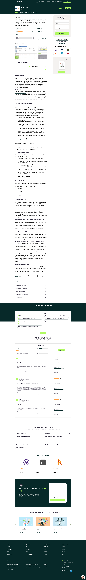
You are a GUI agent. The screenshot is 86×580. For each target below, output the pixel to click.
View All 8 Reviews (42, 421)
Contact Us (45, 564)
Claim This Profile (62, 43)
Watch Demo (61, 8)
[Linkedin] (64, 570)
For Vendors (48, 1)
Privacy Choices (46, 567)
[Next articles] (70, 525)
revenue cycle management (20, 93)
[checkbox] (55, 30)
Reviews (32, 12)
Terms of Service (61, 497)
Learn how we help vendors (61, 41)
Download (61, 71)
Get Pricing (68, 8)
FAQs (36, 12)
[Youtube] (67, 570)
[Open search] (37, 2)
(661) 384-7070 (18, 276)
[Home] (19, 1)
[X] (66, 570)
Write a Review (59, 1)
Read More (21, 472)
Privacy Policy (58, 30)
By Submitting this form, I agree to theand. (58, 497)
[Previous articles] (16, 525)
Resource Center (53, 1)
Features (21, 12)
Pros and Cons (27, 12)
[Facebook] (62, 570)
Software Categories (42, 1)
